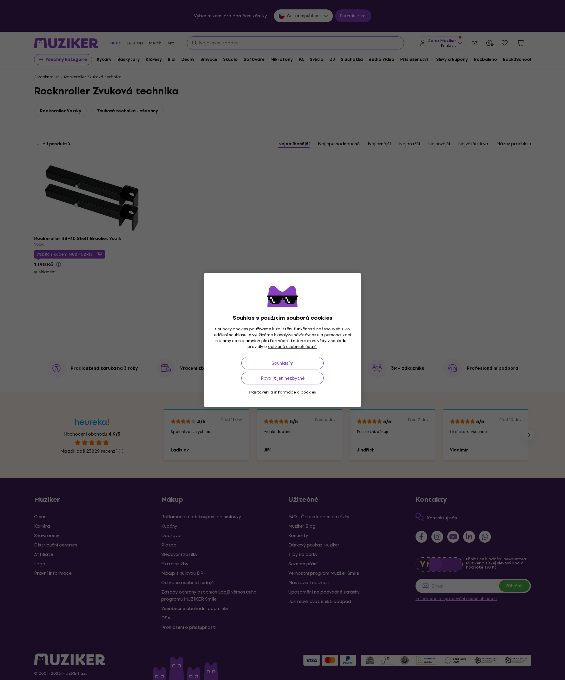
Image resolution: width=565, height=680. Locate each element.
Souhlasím (282, 363)
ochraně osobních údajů (292, 346)
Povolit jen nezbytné (283, 378)
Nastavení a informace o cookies (282, 392)
